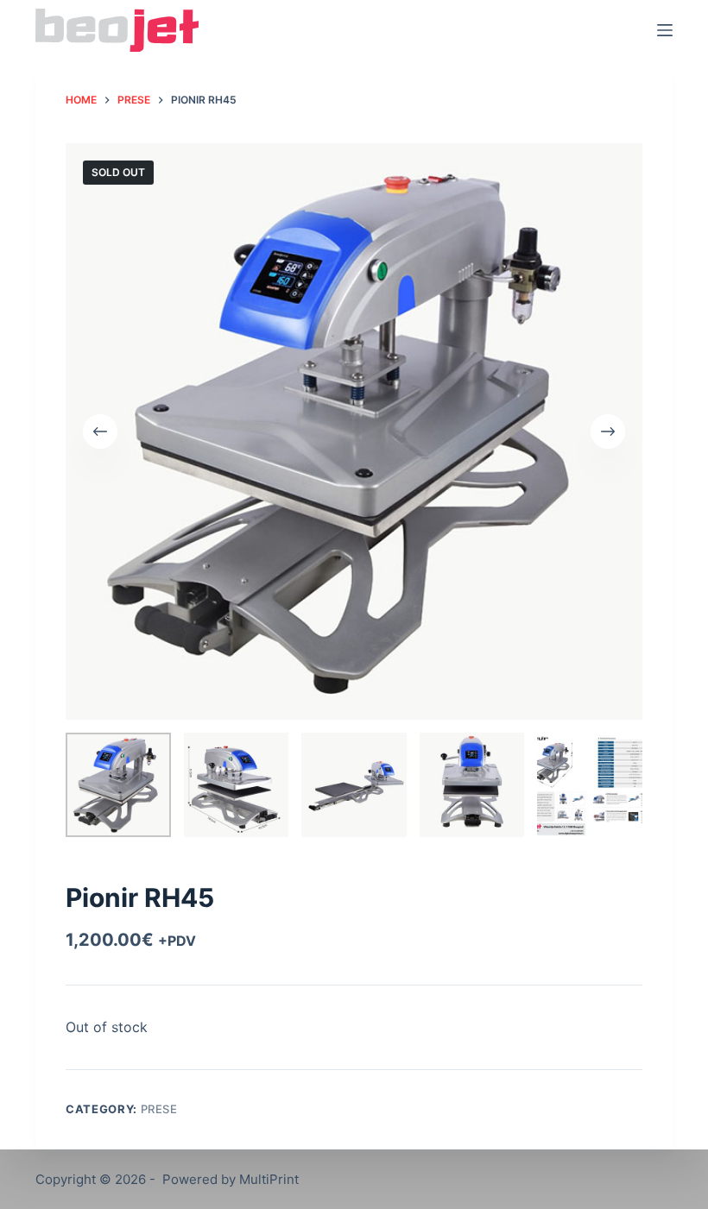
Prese (159, 1109)
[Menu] (665, 30)
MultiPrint (269, 1179)
